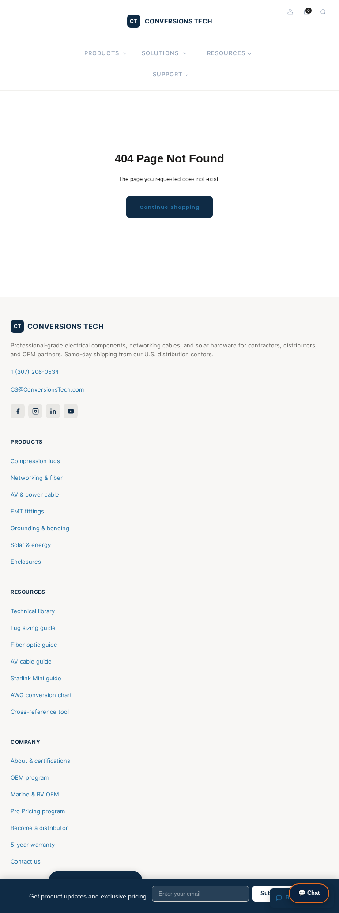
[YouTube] (71, 411)
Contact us (26, 861)
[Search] (323, 12)
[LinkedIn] (53, 411)
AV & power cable (35, 494)
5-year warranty (33, 844)
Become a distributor (39, 827)
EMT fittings (27, 511)
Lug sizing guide (33, 627)
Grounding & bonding (40, 528)
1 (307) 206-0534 (35, 371)
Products (101, 53)
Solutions (160, 53)
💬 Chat (309, 893)
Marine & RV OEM (35, 794)
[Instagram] (35, 411)
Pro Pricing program (38, 811)
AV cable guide (31, 661)
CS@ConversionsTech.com (47, 389)
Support (167, 74)
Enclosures (26, 561)
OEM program (30, 777)
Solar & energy (31, 544)
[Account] (290, 12)
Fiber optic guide (34, 644)
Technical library (33, 611)
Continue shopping (169, 207)
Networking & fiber (37, 477)
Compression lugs (35, 460)
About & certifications (40, 760)
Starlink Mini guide (36, 678)
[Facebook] (18, 411)
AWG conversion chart (41, 694)
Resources (226, 53)
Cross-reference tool (40, 711)
